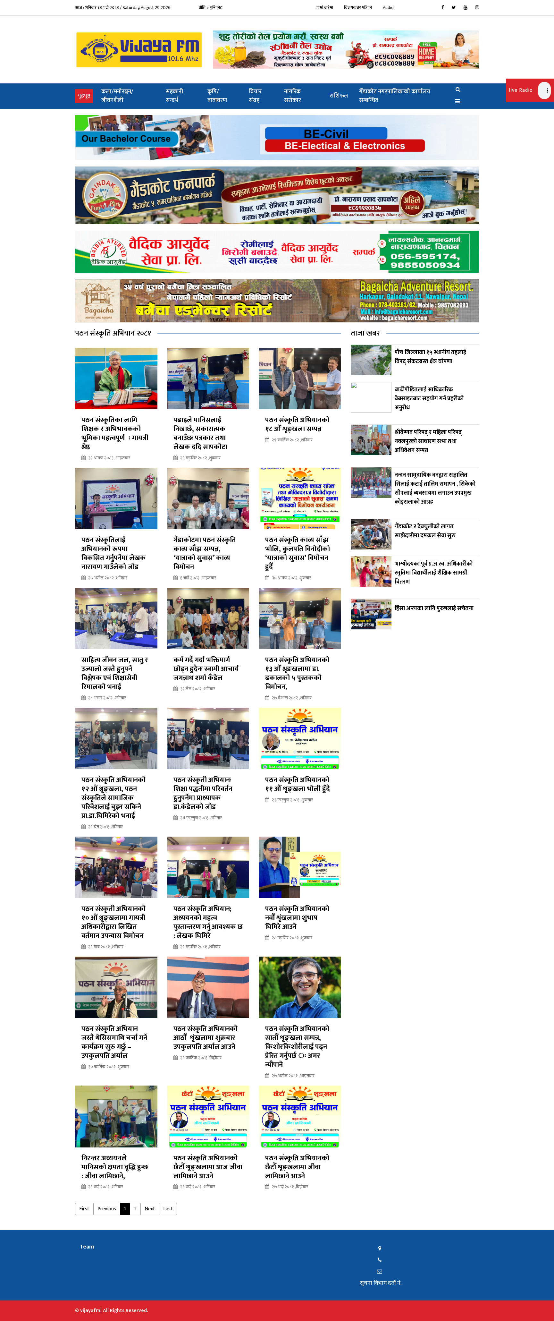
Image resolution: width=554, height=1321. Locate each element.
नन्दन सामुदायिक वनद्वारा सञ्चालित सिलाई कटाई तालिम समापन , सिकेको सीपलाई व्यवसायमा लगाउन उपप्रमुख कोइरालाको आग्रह (435, 489)
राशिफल (339, 96)
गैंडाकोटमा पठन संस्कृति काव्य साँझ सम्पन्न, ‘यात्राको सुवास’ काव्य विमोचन (204, 554)
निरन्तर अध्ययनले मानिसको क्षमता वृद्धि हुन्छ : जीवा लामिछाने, (114, 1167)
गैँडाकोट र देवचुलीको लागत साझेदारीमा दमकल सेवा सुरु (425, 531)
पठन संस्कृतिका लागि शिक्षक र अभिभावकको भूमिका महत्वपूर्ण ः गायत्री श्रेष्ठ (114, 434)
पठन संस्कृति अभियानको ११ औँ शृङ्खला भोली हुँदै (298, 785)
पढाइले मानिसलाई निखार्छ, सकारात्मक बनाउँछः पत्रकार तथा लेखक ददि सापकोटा (200, 434)
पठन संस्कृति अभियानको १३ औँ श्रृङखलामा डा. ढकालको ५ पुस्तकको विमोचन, (297, 674)
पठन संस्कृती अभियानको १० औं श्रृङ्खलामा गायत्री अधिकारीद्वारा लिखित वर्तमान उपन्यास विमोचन (113, 923)
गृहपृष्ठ (85, 96)
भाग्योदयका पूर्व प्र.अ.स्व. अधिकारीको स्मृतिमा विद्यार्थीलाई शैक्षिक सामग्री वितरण (434, 572)
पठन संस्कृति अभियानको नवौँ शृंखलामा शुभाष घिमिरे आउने (297, 918)
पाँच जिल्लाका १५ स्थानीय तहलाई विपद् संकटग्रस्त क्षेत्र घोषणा (430, 357)
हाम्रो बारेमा (324, 7)
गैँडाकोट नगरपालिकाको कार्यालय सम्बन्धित (394, 96)
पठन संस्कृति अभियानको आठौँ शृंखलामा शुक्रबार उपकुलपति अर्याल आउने (205, 1038)
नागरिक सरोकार (292, 96)
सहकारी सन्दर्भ (174, 96)
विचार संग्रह (255, 96)
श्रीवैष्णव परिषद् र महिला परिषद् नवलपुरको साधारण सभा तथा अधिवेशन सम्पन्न (428, 441)
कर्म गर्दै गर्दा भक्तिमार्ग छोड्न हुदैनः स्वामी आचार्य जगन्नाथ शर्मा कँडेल (206, 669)
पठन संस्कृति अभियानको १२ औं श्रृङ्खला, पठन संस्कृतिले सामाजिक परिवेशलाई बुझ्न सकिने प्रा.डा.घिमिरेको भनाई (113, 798)
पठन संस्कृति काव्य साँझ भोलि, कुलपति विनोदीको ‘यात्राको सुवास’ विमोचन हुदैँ (297, 554)
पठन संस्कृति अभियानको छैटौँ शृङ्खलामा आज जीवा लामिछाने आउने (207, 1167)
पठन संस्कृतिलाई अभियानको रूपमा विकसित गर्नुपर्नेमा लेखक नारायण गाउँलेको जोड (113, 554)
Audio (388, 7)
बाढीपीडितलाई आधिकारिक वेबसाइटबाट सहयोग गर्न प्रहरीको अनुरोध (429, 398)
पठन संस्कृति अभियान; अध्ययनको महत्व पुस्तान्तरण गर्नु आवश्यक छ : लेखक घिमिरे (208, 923)
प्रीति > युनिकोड (210, 7)
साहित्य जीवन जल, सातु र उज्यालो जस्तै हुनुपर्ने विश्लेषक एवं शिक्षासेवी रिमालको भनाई (114, 674)
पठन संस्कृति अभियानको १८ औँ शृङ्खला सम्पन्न (297, 425)
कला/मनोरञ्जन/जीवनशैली (117, 96)
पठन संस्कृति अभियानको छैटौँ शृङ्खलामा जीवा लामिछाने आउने (297, 1167)
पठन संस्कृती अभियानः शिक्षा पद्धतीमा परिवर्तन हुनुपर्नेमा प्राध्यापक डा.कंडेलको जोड (202, 794)
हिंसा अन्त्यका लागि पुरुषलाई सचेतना (434, 608)
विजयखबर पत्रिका (358, 7)
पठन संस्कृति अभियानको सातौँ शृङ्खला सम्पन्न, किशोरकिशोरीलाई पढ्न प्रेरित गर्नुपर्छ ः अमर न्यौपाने (297, 1047)
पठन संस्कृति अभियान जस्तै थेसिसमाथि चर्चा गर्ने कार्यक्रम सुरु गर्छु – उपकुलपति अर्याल (114, 1043)
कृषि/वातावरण (217, 96)
